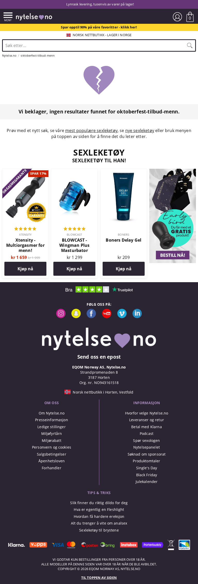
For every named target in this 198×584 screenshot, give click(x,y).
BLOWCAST (74, 234)
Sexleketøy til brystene (99, 530)
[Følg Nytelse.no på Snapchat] (76, 316)
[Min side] (177, 16)
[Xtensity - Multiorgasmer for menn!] (25, 171)
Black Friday (146, 474)
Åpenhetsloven (51, 460)
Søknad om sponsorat (147, 454)
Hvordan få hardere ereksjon (99, 516)
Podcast (146, 433)
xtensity (25, 234)
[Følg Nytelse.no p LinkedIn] (137, 316)
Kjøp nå (25, 269)
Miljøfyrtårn (51, 433)
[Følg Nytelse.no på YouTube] (106, 316)
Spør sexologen (146, 440)
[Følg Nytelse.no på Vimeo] (122, 316)
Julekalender (147, 481)
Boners (123, 234)
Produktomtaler (146, 460)
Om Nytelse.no (52, 413)
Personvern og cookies (51, 447)
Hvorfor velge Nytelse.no (146, 413)
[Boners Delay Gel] (124, 171)
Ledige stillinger (51, 426)
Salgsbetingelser (51, 454)
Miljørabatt (51, 440)
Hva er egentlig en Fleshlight (99, 509)
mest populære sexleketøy (91, 130)
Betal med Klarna (146, 426)
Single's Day (146, 467)
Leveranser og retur (146, 419)
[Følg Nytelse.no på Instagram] (60, 316)
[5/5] (25, 229)
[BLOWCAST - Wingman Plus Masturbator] (74, 171)
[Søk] (189, 45)
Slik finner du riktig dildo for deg (99, 502)
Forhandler (51, 467)
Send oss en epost (99, 356)
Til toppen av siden (99, 577)
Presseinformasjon (51, 419)
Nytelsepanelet (146, 447)
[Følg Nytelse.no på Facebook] (91, 316)
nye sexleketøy (139, 130)
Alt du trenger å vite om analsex (99, 523)
